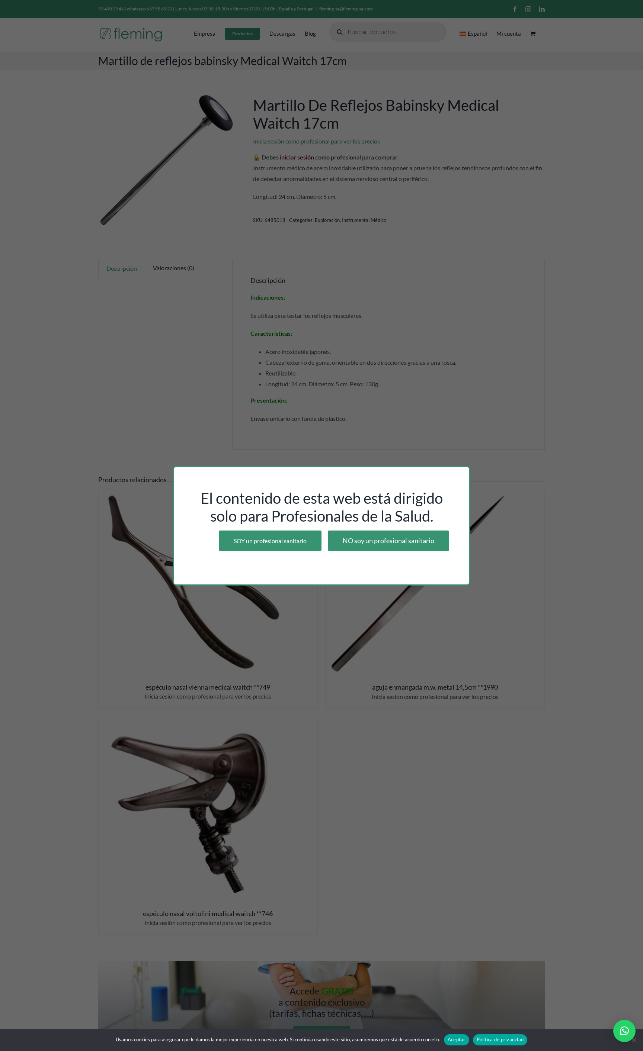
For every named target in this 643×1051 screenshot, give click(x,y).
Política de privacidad (500, 1039)
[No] (633, 1040)
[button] (624, 1031)
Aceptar (457, 1039)
